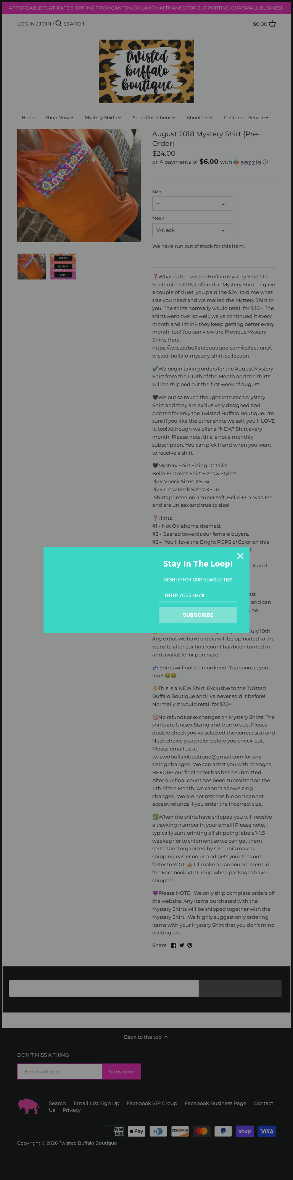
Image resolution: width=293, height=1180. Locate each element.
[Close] (240, 556)
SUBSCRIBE (198, 615)
